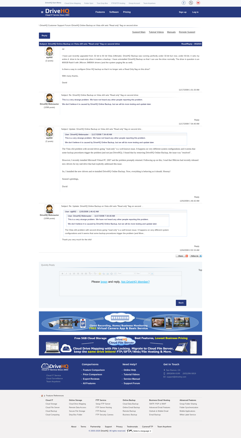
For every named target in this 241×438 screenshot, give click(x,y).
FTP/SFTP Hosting (118, 3)
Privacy (119, 426)
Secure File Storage (77, 411)
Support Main (138, 32)
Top (200, 270)
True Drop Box (102, 3)
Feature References (55, 395)
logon (104, 281)
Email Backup (155, 415)
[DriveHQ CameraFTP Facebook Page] (183, 3)
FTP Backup (101, 411)
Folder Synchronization (189, 407)
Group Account (134, 3)
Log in (195, 12)
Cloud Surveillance (54, 378)
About (73, 426)
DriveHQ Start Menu (53, 3)
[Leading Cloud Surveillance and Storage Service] (120, 321)
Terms (83, 426)
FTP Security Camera (104, 415)
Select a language (141, 431)
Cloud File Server (53, 407)
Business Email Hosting (159, 400)
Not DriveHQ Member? (135, 281)
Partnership (95, 426)
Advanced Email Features (159, 407)
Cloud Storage (51, 404)
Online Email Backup (131, 407)
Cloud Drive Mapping (73, 3)
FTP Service (101, 400)
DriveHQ (104, 431)
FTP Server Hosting (104, 407)
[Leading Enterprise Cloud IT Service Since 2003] (120, 345)
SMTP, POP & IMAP (157, 404)
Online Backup (129, 400)
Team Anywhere (149, 3)
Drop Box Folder (75, 415)
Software (114, 12)
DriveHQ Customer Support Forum (55, 25)
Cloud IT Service (53, 375)
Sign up (182, 12)
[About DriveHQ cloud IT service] (55, 368)
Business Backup (130, 415)
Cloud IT (49, 400)
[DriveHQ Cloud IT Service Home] (55, 12)
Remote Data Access (77, 407)
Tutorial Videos (156, 32)
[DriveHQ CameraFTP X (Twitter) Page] (191, 3)
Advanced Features (188, 400)
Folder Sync (88, 3)
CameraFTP (147, 426)
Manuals (171, 32)
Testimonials (132, 426)
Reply (44, 35)
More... (142, 233)
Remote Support (187, 32)
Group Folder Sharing (188, 404)
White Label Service (188, 415)
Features (100, 12)
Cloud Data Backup (130, 404)
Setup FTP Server (103, 404)
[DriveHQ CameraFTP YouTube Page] (198, 3)
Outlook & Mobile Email (158, 411)
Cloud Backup (51, 411)
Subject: (44, 44)
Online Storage (75, 400)
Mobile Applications (187, 411)
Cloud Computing (52, 415)
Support (108, 426)
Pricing (127, 12)
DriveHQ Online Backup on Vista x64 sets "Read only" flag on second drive (105, 25)
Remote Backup (129, 411)
